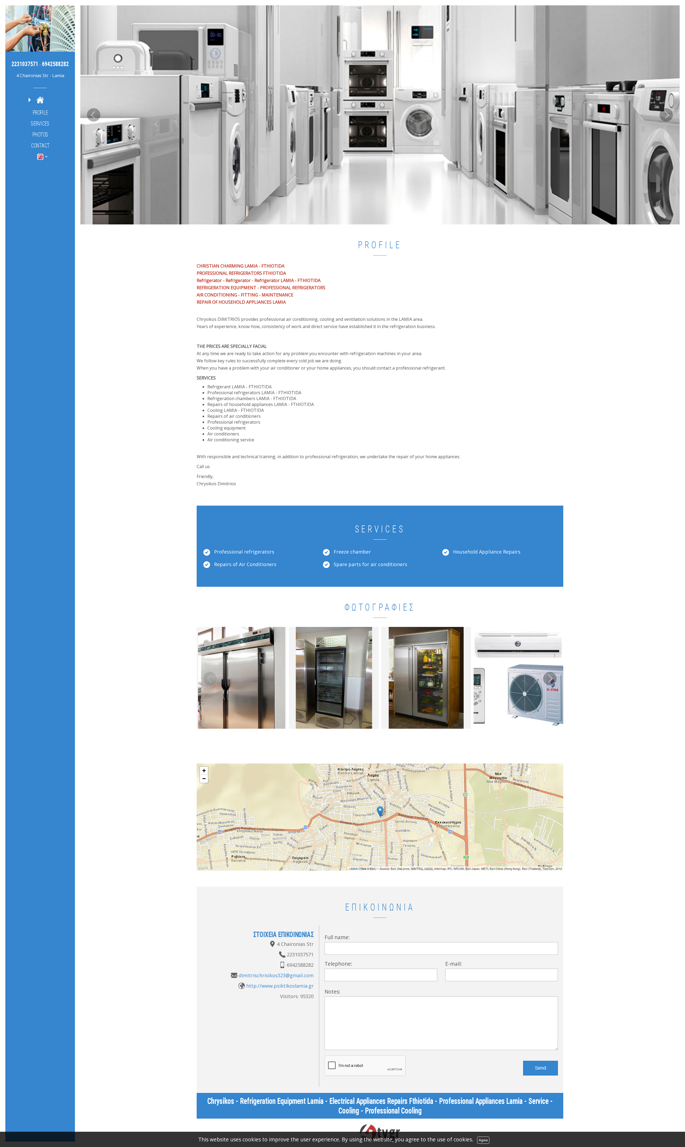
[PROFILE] (40, 100)
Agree (483, 1140)
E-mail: (453, 963)
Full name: (337, 937)
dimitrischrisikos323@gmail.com (276, 975)
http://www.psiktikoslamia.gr (280, 985)
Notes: (332, 991)
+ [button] (204, 770)
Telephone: (338, 963)
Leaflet (353, 868)
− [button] (204, 778)
